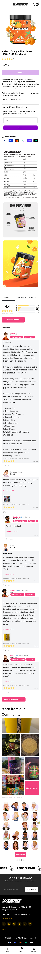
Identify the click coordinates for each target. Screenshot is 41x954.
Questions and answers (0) (26, 297)
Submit (20, 128)
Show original (8, 491)
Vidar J (12, 655)
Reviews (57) (8, 297)
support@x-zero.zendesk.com (19, 914)
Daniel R (16, 517)
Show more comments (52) (13, 699)
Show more (20, 855)
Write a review (13, 320)
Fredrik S (13, 333)
